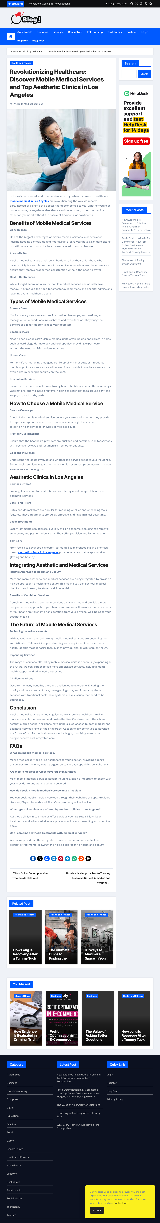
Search (130, 63)
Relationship (95, 32)
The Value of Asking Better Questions (133, 262)
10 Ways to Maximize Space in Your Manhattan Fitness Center (97, 958)
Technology (115, 32)
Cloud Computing (17, 1091)
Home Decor (14, 1165)
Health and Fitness (21, 63)
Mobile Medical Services (29, 103)
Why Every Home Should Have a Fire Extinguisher (136, 285)
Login (144, 32)
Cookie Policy (121, 1203)
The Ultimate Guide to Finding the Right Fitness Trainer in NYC (60, 958)
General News (22, 996)
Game (10, 1140)
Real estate (75, 32)
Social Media (14, 1198)
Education (13, 1116)
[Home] (11, 36)
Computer (13, 1099)
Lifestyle (58, 32)
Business (42, 32)
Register (22, 40)
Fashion (132, 32)
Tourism (11, 1215)
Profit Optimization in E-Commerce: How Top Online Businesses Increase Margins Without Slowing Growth (136, 245)
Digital (10, 1107)
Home (12, 51)
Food (10, 1132)
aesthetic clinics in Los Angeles (38, 552)
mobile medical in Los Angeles (29, 201)
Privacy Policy (115, 1099)
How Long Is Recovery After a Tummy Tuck (25, 954)
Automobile (24, 32)
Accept (97, 1210)
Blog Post (38, 40)
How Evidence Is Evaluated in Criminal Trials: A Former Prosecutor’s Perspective (136, 225)
